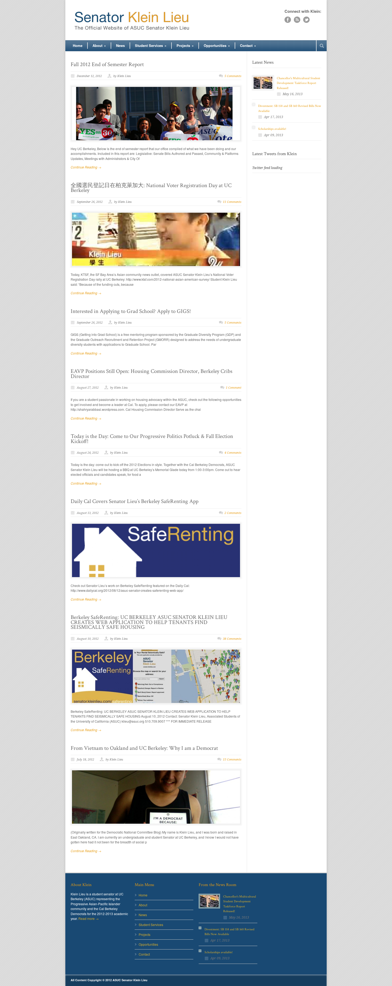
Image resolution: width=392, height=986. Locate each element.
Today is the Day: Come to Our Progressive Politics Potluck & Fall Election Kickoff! (152, 439)
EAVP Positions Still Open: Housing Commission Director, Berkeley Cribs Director (151, 374)
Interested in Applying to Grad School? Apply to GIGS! (131, 311)
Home (77, 45)
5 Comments (233, 76)
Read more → (88, 918)
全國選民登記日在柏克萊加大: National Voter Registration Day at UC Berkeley (151, 188)
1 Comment (233, 387)
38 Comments (232, 639)
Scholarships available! (272, 129)
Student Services (150, 45)
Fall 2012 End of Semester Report (107, 64)
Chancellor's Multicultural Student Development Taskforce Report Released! (298, 83)
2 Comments (233, 513)
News (120, 45)
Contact (248, 45)
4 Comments (233, 452)
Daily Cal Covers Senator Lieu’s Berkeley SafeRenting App (134, 501)
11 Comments (232, 202)
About (99, 45)
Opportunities (217, 45)
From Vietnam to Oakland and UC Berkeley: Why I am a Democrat (144, 748)
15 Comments (232, 759)
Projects (185, 45)
